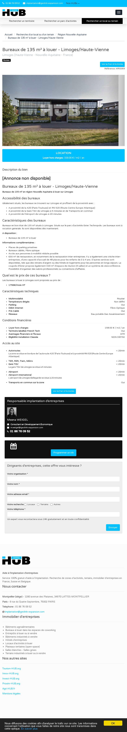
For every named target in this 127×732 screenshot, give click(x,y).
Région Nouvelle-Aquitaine (72, 34)
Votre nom (12, 484)
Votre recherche (15, 504)
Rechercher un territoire (21, 21)
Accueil (8, 34)
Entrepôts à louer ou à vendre (21, 633)
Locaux (31, 504)
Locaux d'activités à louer (18, 643)
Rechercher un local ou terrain (102, 21)
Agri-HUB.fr (8, 688)
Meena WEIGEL (17, 419)
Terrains (44, 504)
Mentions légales (11, 693)
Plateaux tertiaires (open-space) (22, 646)
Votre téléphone (15, 509)
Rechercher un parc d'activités (60, 21)
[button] (72, 3)
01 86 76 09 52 (13, 3)
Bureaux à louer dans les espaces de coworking (30, 630)
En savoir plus (29, 728)
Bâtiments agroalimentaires (20, 626)
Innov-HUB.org (10, 673)
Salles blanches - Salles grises (20, 650)
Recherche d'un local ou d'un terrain (35, 34)
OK (113, 723)
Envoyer (113, 527)
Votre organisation (16, 474)
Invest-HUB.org (10, 678)
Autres (57, 504)
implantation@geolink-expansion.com (44, 3)
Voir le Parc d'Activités (112, 64)
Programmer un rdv (63, 452)
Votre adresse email (17, 494)
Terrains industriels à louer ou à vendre (25, 653)
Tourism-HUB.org (11, 668)
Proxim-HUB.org (11, 683)
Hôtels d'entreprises (16, 640)
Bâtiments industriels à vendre (21, 636)
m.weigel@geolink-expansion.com (27, 427)
